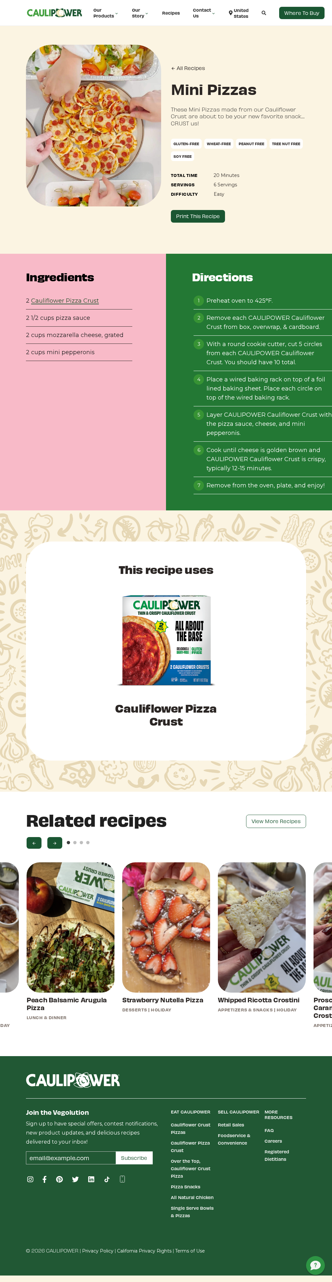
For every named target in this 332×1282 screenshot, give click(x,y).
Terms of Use (190, 1251)
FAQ (269, 1130)
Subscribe (134, 1158)
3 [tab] (81, 843)
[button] (257, 13)
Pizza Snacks (185, 1186)
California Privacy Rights (144, 1251)
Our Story (138, 12)
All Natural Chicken (192, 1197)
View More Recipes (276, 821)
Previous (34, 843)
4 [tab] (88, 843)
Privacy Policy (97, 1251)
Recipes (171, 13)
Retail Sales (231, 1124)
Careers (273, 1141)
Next (54, 843)
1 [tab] (68, 843)
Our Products (103, 12)
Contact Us (202, 12)
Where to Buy (301, 13)
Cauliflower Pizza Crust (65, 300)
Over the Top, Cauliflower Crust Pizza (190, 1168)
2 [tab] (75, 843)
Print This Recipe (198, 216)
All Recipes (190, 68)
